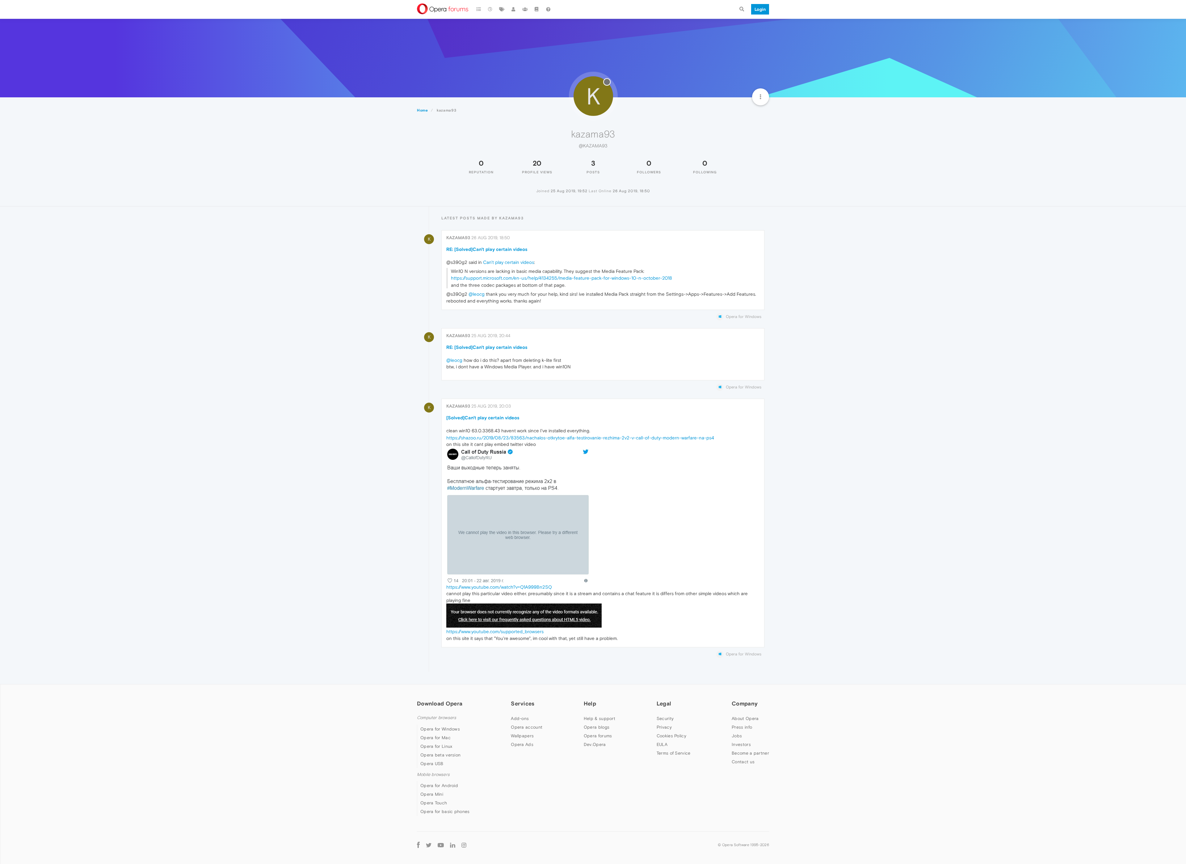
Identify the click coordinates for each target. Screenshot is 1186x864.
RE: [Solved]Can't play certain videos (487, 249)
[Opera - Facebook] (418, 845)
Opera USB (432, 763)
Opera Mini (431, 794)
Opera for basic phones (445, 811)
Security (665, 718)
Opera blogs (596, 727)
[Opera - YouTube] (441, 844)
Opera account (526, 727)
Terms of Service (674, 753)
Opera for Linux (436, 746)
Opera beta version (440, 754)
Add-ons (520, 718)
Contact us (743, 761)
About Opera (745, 718)
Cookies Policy (671, 735)
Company (745, 703)
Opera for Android (439, 785)
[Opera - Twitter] (429, 844)
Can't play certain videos (508, 262)
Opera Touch (433, 802)
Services (522, 703)
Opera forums (598, 735)
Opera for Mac (435, 737)
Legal (664, 703)
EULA (662, 744)
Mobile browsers (433, 774)
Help (590, 703)
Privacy (664, 727)
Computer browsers (436, 717)
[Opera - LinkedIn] (452, 844)
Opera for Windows (440, 728)
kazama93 (458, 237)
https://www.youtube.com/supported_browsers (495, 631)
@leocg (477, 294)
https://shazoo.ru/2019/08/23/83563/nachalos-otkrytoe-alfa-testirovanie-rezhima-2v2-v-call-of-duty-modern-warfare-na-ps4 (580, 437)
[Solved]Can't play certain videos (482, 417)
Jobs (737, 735)
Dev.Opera (595, 744)
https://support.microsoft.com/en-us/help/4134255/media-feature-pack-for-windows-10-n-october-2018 (561, 278)
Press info (742, 727)
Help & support (599, 718)
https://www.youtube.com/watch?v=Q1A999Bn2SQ (499, 587)
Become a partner (750, 753)
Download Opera (439, 703)
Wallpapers (522, 735)
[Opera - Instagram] (463, 844)
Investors (741, 744)
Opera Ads (522, 744)
